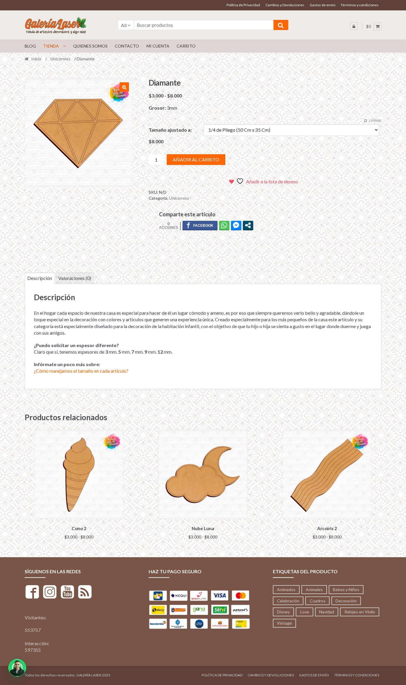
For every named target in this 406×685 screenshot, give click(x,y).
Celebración (288, 600)
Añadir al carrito (196, 159)
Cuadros (317, 600)
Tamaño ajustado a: (170, 130)
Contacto (127, 45)
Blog (30, 45)
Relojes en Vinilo (359, 611)
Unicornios (60, 58)
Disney (283, 611)
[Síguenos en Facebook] (32, 592)
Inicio (36, 58)
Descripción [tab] (39, 278)
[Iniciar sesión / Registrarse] (354, 26)
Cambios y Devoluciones (284, 5)
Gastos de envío (322, 5)
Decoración (346, 600)
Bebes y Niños (346, 589)
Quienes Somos (90, 45)
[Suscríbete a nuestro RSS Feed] (85, 592)
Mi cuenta (158, 45)
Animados (286, 589)
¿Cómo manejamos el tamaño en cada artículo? (81, 371)
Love (304, 611)
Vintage (284, 623)
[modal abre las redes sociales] (248, 225)
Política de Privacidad (243, 5)
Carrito (186, 45)
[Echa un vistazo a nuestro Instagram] (49, 592)
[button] (124, 87)
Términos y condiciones (360, 5)
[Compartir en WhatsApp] (224, 225)
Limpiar (375, 120)
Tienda (51, 45)
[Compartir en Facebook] (200, 225)
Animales (314, 589)
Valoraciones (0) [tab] (74, 278)
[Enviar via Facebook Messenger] (236, 225)
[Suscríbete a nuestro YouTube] (67, 592)
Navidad (326, 611)
